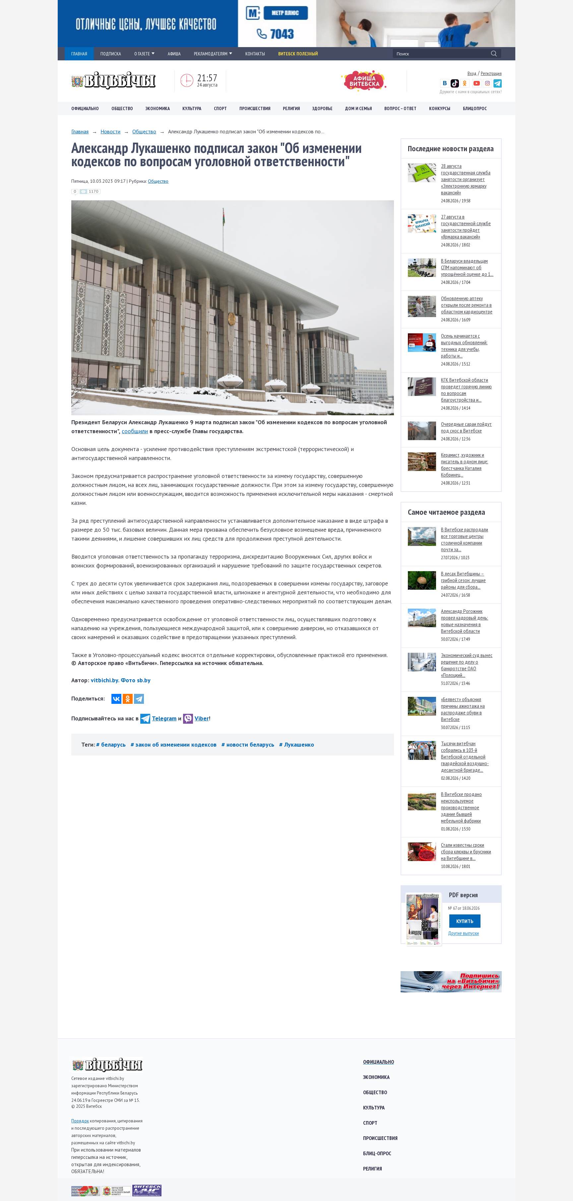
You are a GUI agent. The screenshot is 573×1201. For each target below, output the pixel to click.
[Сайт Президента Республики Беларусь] (86, 1194)
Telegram (164, 718)
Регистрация (491, 73)
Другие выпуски (463, 933)
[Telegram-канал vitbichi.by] (497, 86)
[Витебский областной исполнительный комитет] (117, 1194)
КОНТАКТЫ (255, 54)
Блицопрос (475, 108)
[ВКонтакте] (116, 699)
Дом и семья (358, 108)
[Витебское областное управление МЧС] (146, 1194)
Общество (122, 108)
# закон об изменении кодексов (174, 744)
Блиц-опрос (377, 1153)
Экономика (158, 108)
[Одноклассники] (128, 699)
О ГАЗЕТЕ (142, 54)
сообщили (135, 431)
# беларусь (111, 744)
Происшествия (254, 108)
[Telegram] (139, 699)
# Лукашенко (296, 744)
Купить (465, 921)
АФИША (174, 54)
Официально (85, 108)
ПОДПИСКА (110, 54)
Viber (202, 718)
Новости (110, 131)
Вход (472, 73)
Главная (80, 131)
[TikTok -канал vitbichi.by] (455, 86)
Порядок (80, 1121)
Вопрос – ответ (400, 108)
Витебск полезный (298, 54)
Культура (191, 108)
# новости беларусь (249, 744)
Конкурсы (439, 108)
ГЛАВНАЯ (79, 54)
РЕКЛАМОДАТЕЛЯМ (210, 54)
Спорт (220, 108)
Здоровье (322, 108)
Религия (291, 108)
